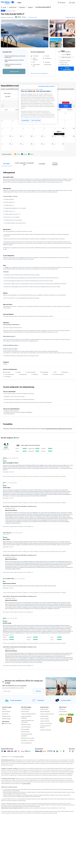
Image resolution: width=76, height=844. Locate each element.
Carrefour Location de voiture (47, 713)
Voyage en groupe (6, 716)
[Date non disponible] (59, 116)
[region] (38, 104)
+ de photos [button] (69, 42)
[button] (24, 33)
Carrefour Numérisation (45, 729)
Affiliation (4, 709)
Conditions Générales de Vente (28, 713)
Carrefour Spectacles (45, 711)
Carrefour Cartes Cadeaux (46, 723)
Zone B (25, 154)
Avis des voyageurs (55, 163)
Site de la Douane (25, 711)
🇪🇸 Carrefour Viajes (6, 723)
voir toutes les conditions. (18, 756)
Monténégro (22, 7)
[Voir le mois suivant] (73, 106)
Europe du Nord (12, 7)
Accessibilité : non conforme (27, 740)
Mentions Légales (25, 729)
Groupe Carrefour (44, 709)
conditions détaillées (26, 783)
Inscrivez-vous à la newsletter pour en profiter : (13, 688)
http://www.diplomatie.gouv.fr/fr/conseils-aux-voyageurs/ (58, 428)
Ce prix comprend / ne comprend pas (24, 163)
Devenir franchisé (6, 711)
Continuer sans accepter (46, 86)
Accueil (4, 7)
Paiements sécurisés (26, 724)
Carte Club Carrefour (26, 727)
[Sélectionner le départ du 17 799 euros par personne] (59, 131)
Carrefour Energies (44, 718)
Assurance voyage (6, 718)
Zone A (18, 154)
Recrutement (5, 713)
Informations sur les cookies (27, 738)
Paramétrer (25, 120)
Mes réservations (63, 711)
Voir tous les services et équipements (39, 73)
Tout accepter (35, 120)
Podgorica (30, 7)
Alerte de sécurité (25, 731)
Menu (19, 2)
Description (6, 163)
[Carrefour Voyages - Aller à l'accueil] (7, 2)
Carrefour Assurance (45, 721)
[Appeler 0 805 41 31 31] (66, 715)
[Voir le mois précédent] (2, 106)
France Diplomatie (25, 709)
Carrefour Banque (44, 716)
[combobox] (12, 95)
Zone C (32, 154)
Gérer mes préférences (26, 743)
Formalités (42, 163)
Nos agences (62, 709)
